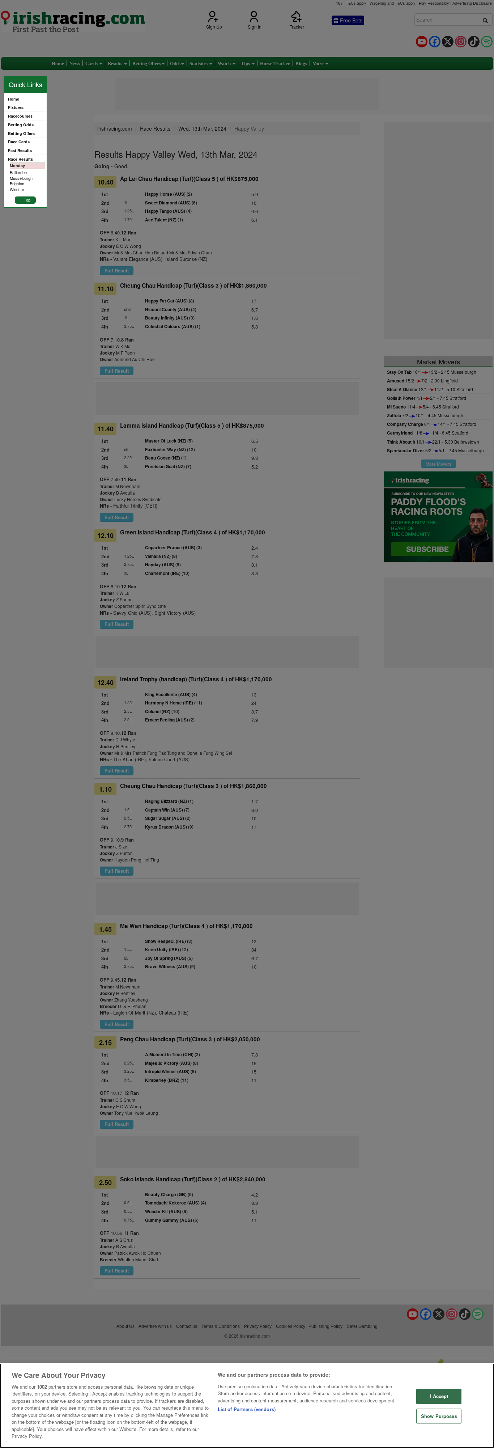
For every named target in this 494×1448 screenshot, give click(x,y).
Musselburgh (21, 178)
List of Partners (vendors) (247, 1409)
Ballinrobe (18, 172)
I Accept (439, 1396)
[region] (247, 1405)
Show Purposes (439, 1416)
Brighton (17, 183)
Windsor (17, 189)
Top (27, 200)
